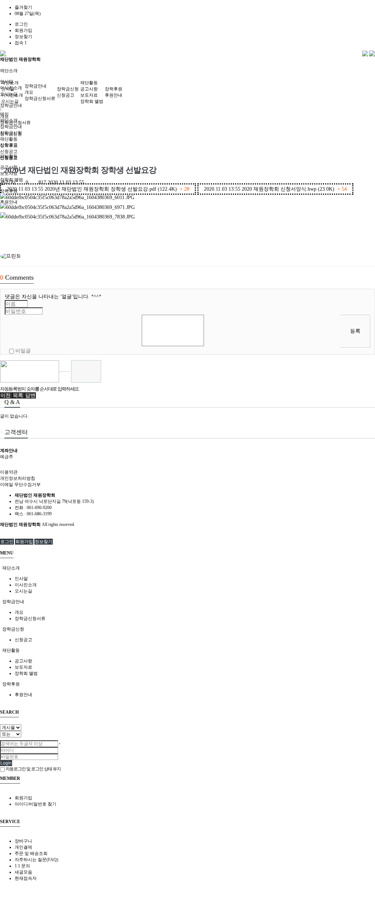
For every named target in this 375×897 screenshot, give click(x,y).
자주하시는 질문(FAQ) (36, 859)
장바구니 (23, 841)
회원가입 (23, 30)
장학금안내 (11, 105)
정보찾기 (23, 36)
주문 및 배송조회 (31, 853)
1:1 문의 (22, 865)
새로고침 (64, 377)
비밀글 (22, 351)
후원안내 (113, 95)
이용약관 (9, 472)
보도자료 (89, 95)
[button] (6, 395)
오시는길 (10, 101)
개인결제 (23, 847)
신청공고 (65, 95)
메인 (4, 114)
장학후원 (113, 88)
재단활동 (89, 82)
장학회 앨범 (91, 101)
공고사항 (89, 88)
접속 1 (21, 42)
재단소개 (9, 70)
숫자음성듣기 (64, 365)
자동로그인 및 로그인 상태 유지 (33, 768)
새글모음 (23, 872)
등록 (355, 331)
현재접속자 (26, 878)
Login (6, 763)
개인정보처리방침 (17, 478)
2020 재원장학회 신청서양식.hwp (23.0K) (275, 189)
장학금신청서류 (40, 98)
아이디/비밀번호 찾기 (35, 804)
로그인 (21, 24)
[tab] (187, 568)
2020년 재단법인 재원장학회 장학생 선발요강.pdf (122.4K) (98, 189)
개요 (29, 92)
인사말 (7, 88)
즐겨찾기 (23, 7)
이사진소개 (12, 95)
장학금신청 (68, 88)
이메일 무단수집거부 (20, 484)
